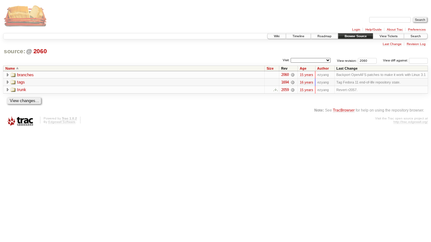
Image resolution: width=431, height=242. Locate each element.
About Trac (395, 29)
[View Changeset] (292, 74)
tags (21, 82)
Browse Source (356, 36)
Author (323, 68)
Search (415, 36)
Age (303, 68)
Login (356, 29)
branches (25, 74)
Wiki (277, 36)
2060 (40, 51)
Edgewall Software (61, 122)
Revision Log (416, 44)
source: (14, 51)
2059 (285, 90)
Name (10, 68)
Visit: (286, 60)
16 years (306, 82)
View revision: (347, 60)
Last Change (392, 44)
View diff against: (396, 60)
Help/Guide (373, 29)
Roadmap (324, 36)
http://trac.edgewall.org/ (410, 122)
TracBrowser (344, 110)
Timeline (298, 36)
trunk (21, 89)
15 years (306, 75)
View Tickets (389, 36)
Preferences (417, 29)
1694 (285, 82)
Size (270, 68)
